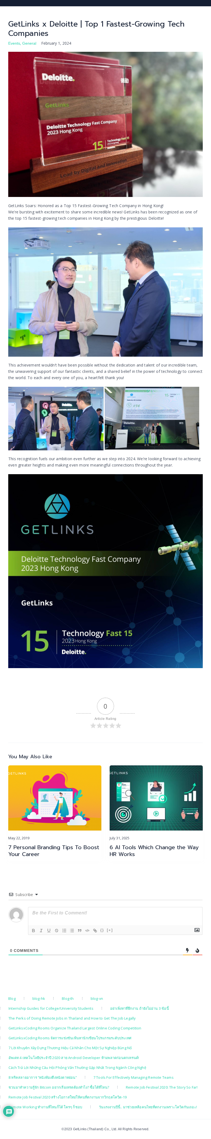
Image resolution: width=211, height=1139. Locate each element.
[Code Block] (87, 930)
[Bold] (33, 930)
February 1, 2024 (56, 43)
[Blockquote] (80, 930)
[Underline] (49, 930)
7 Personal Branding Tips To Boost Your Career (53, 851)
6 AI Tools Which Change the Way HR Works (154, 851)
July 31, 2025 (119, 837)
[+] (110, 930)
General (29, 43)
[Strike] (56, 930)
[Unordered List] (72, 930)
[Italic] (41, 930)
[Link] (95, 930)
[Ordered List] (64, 930)
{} (102, 930)
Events (14, 43)
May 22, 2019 (18, 837)
